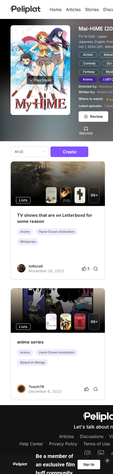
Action (88, 55)
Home (55, 9)
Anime (88, 79)
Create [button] (69, 151)
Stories (92, 9)
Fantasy (89, 72)
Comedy (89, 63)
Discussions (91, 436)
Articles (73, 9)
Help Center (31, 444)
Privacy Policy (63, 444)
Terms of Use (96, 444)
